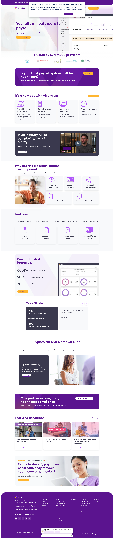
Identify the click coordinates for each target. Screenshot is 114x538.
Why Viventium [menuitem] (84, 497)
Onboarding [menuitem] (58, 518)
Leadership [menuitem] (83, 509)
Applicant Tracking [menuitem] (60, 501)
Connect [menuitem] (95, 497)
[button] (111, 2)
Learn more (25, 375)
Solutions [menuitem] (57, 497)
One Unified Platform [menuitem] (60, 520)
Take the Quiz (87, 73)
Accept (69, 13)
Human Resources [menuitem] (60, 511)
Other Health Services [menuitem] (46, 511)
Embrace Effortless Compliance (83, 398)
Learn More (21, 152)
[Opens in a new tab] (16, 518)
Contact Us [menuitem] (96, 499)
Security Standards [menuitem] (85, 503)
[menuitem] (85, 508)
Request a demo (21, 291)
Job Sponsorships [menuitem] (59, 513)
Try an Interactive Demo (22, 37)
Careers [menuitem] (84, 511)
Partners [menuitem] (73, 497)
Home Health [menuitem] (45, 503)
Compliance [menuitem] (84, 505)
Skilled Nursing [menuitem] (45, 505)
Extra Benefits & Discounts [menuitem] (61, 509)
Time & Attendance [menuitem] (60, 526)
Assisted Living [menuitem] (45, 507)
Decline (78, 13)
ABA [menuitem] (43, 513)
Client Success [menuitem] (84, 501)
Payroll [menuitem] (57, 522)
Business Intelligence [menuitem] (60, 505)
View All (94, 418)
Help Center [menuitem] (96, 501)
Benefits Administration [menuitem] (61, 503)
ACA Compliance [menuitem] (59, 499)
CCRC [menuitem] (43, 509)
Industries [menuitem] (44, 497)
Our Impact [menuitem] (83, 499)
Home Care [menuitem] (44, 499)
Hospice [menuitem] (43, 501)
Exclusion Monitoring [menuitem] (60, 507)
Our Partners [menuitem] (74, 499)
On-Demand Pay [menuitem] (59, 516)
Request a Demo (92, 8)
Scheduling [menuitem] (58, 524)
